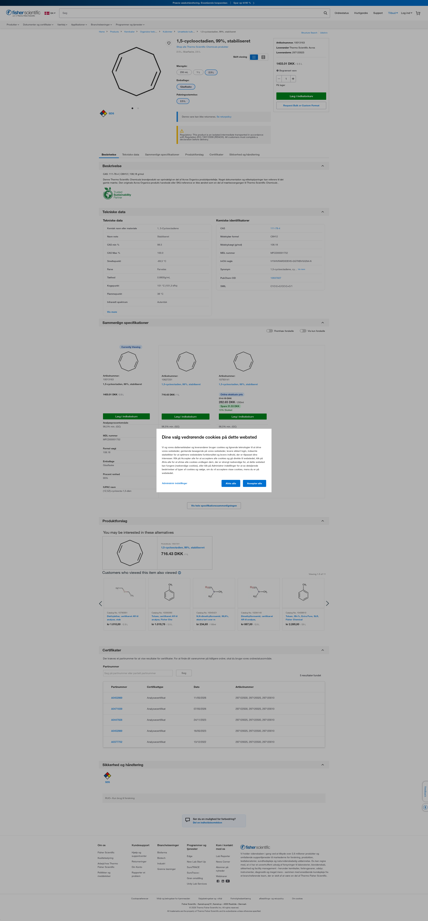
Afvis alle (231, 483)
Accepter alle (254, 483)
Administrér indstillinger (174, 483)
